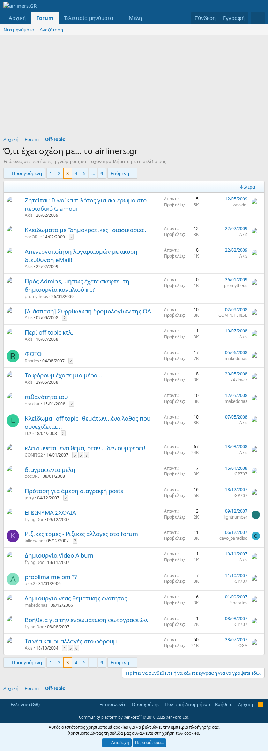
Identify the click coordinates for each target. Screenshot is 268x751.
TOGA (241, 646)
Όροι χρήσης (145, 704)
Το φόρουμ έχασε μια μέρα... (64, 375)
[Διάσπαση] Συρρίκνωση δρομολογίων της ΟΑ (88, 311)
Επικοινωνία (113, 704)
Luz (28, 433)
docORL (32, 237)
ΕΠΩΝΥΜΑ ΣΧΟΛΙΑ (50, 512)
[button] (119, 18)
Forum (44, 17)
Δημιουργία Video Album (59, 555)
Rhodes (32, 361)
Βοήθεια (224, 704)
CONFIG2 (34, 455)
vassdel (240, 205)
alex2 (30, 584)
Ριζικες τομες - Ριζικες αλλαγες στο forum (81, 534)
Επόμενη (120, 173)
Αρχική (17, 17)
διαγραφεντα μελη (50, 470)
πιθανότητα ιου (46, 397)
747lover (238, 380)
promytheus (36, 296)
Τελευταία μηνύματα (88, 17)
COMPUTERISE (232, 315)
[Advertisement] (134, 87)
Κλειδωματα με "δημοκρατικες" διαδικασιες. (85, 230)
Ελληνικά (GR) (24, 704)
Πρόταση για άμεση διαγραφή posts (74, 491)
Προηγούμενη (27, 173)
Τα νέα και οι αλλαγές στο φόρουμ (71, 641)
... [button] (93, 173)
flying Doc (34, 519)
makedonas (236, 358)
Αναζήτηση (51, 29)
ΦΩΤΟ (33, 354)
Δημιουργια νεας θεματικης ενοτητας (76, 598)
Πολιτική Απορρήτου (187, 704)
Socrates (238, 603)
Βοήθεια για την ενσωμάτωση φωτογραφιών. (86, 620)
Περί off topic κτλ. (49, 332)
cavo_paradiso (233, 538)
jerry (29, 498)
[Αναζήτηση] (258, 18)
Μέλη (135, 17)
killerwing (34, 541)
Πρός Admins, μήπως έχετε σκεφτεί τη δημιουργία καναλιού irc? (77, 285)
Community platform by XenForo (134, 717)
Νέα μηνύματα (18, 29)
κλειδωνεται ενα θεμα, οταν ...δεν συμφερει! (85, 448)
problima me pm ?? (51, 577)
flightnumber (234, 517)
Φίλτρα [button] (247, 187)
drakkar (32, 404)
